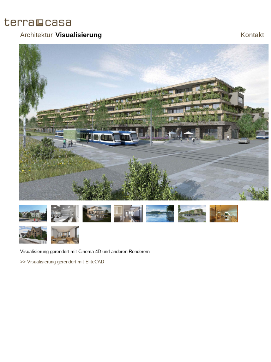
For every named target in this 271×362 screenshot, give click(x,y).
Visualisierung (78, 35)
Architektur (36, 35)
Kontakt (252, 35)
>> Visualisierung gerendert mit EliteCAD (62, 261)
